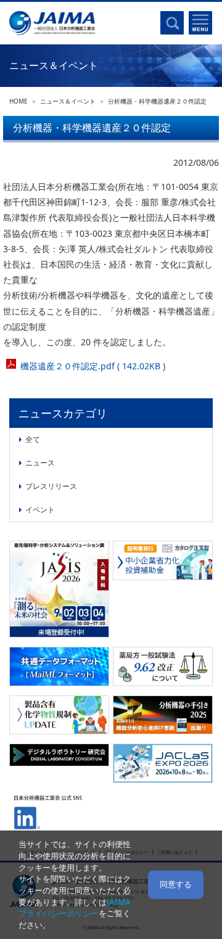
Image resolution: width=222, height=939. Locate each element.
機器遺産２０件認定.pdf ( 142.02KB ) (92, 366)
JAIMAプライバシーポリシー (74, 907)
